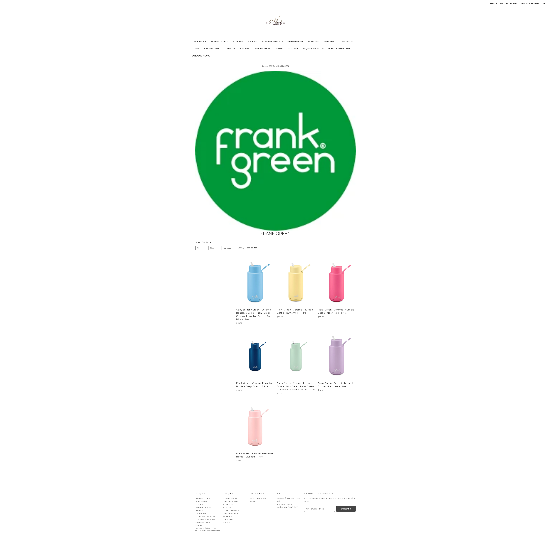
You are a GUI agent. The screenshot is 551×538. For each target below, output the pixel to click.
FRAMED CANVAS (219, 41)
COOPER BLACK (199, 41)
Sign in (524, 3)
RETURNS (244, 48)
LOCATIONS (293, 48)
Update (227, 248)
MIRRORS (252, 41)
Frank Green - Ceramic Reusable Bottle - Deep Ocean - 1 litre (254, 385)
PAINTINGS (313, 41)
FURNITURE (328, 41)
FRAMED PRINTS (295, 41)
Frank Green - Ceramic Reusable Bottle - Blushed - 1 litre (254, 455)
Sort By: (241, 248)
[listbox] (255, 248)
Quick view (254, 277)
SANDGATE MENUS (201, 55)
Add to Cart (255, 287)
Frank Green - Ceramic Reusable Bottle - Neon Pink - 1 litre (336, 311)
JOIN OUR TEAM (211, 48)
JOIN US (279, 48)
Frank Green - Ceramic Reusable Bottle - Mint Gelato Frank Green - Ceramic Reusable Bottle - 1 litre (296, 386)
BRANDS (346, 41)
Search (493, 3)
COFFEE (195, 48)
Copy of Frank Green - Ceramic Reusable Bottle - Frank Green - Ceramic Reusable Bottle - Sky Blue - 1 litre (254, 314)
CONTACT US (230, 48)
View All (253, 501)
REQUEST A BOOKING (313, 48)
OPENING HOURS (262, 48)
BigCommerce (210, 528)
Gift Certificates (508, 3)
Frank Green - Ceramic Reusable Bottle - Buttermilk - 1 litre (295, 311)
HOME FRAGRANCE (270, 41)
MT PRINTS (237, 41)
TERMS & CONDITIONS (339, 48)
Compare (254, 282)
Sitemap (199, 525)
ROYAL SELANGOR (258, 498)
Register (535, 3)
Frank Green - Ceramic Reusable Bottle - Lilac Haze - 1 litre (336, 385)
